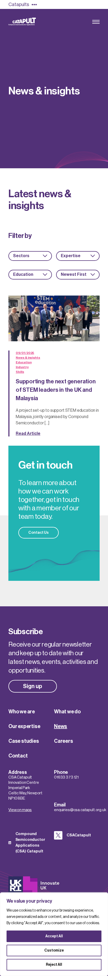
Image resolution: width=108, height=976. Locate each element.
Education (23, 362)
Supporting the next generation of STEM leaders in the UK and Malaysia (55, 390)
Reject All (54, 965)
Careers (63, 741)
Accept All (54, 936)
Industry (22, 367)
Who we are (21, 711)
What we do (67, 711)
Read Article (28, 433)
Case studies (23, 741)
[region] (54, 934)
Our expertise (24, 726)
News (60, 726)
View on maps (20, 810)
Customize (54, 950)
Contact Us (38, 533)
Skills (20, 371)
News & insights (28, 357)
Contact (18, 756)
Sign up (32, 686)
